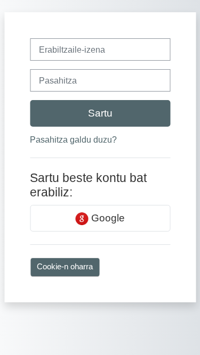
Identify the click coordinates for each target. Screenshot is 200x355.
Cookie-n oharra (65, 266)
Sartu (100, 113)
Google (107, 218)
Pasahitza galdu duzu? (73, 139)
